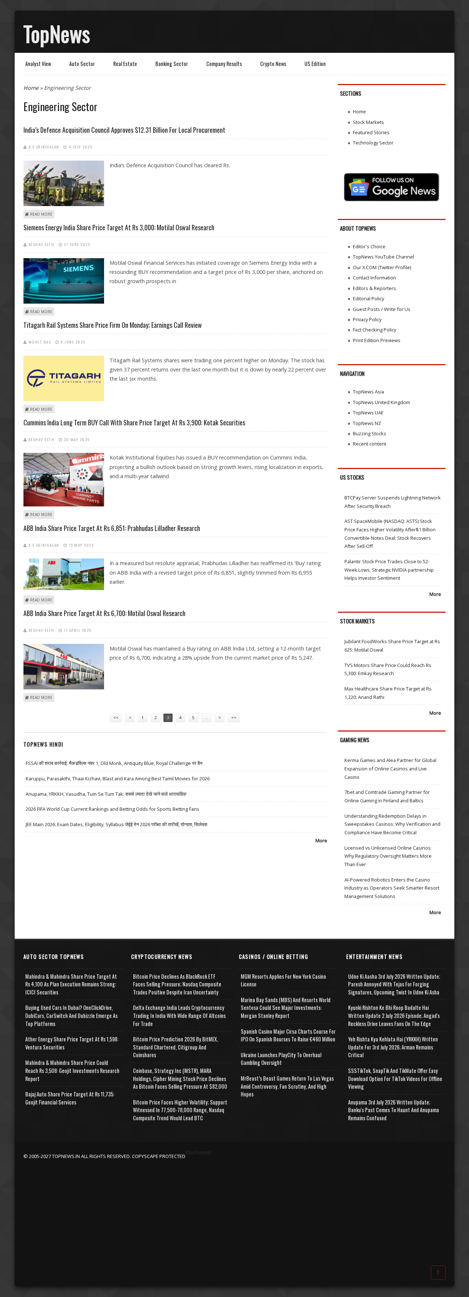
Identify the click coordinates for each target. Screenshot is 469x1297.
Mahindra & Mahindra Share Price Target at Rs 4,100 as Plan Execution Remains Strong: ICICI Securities (71, 984)
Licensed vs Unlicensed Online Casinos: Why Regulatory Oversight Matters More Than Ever (388, 856)
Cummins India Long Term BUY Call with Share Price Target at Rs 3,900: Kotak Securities (134, 422)
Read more (41, 214)
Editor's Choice (369, 246)
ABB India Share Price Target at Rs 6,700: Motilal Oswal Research (104, 613)
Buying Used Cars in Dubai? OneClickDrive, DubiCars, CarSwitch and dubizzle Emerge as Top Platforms (71, 1015)
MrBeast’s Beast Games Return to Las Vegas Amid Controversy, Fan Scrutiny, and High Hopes (287, 1086)
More (321, 840)
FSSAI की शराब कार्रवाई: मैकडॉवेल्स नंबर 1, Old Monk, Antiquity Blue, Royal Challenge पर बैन (114, 763)
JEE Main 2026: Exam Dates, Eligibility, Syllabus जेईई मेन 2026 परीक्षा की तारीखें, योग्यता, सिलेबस (116, 824)
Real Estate (125, 63)
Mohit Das (40, 342)
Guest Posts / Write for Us (381, 309)
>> (233, 717)
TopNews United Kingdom (381, 402)
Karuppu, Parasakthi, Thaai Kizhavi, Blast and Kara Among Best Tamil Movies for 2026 (118, 778)
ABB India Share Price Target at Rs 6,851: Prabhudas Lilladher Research (111, 528)
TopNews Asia (368, 391)
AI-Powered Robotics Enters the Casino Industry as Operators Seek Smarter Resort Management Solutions (391, 888)
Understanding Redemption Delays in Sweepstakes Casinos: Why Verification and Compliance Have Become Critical (392, 824)
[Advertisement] (234, 1211)
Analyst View (38, 63)
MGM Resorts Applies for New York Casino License (283, 980)
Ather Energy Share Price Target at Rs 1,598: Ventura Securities (71, 1043)
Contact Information (374, 277)
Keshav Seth (42, 244)
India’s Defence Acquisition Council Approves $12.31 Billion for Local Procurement (124, 130)
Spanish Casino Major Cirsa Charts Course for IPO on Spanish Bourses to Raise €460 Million (288, 1035)
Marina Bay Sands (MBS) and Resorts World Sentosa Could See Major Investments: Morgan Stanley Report (285, 1007)
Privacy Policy (367, 319)
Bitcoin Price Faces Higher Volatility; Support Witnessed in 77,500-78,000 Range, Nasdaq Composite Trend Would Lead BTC (180, 1110)
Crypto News (273, 63)
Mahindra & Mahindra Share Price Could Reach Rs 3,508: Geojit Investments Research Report (72, 1070)
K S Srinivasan (44, 147)
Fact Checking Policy (374, 329)
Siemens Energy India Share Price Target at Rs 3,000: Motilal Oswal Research (118, 227)
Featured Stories (371, 132)
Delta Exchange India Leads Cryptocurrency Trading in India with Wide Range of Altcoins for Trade (179, 1015)
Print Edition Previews (376, 340)
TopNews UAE (368, 412)
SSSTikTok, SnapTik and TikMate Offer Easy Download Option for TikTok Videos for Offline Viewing (395, 1078)
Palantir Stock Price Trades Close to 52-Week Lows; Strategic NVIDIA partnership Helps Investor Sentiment (389, 569)
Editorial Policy (368, 298)
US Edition (315, 63)
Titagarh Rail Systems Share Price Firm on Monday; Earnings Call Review (112, 325)
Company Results (224, 63)
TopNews (56, 33)
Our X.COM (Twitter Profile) (382, 267)
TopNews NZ (367, 423)
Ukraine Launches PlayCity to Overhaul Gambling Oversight (281, 1059)
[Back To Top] (438, 1272)
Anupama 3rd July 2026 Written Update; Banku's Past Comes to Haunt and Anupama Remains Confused (393, 1110)
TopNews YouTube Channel (383, 256)
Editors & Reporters (374, 288)
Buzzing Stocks (369, 433)
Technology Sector (373, 142)
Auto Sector (82, 63)
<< (115, 717)
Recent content (369, 443)
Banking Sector (171, 63)
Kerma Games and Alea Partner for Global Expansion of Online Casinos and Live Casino (390, 768)
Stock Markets (368, 122)
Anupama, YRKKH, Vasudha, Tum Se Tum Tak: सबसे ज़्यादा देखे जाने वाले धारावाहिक (106, 794)
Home (30, 87)
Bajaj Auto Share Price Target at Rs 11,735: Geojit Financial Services (69, 1098)
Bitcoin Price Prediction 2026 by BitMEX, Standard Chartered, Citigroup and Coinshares (175, 1047)
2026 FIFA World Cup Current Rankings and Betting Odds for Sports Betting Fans (112, 809)
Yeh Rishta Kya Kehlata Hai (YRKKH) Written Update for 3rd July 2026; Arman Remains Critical (393, 1047)
